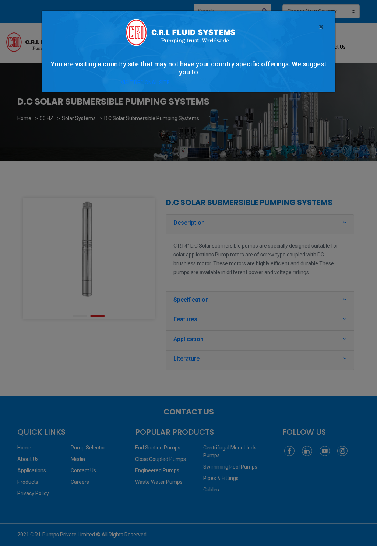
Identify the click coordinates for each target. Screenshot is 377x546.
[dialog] (188, 273)
